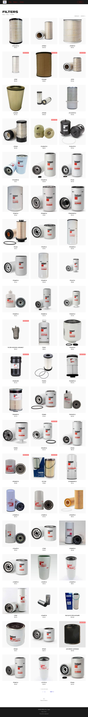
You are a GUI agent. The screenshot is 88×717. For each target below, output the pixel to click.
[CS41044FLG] (72, 131)
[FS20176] (44, 366)
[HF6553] (72, 433)
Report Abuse (44, 711)
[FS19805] (44, 399)
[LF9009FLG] (72, 534)
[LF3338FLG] (15, 567)
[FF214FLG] (72, 265)
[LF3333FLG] (44, 500)
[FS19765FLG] (15, 399)
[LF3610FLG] (44, 601)
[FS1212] (44, 332)
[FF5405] (15, 232)
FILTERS (12, 14)
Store (7, 14)
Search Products (44, 700)
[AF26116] (15, 131)
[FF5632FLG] (44, 165)
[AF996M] (44, 31)
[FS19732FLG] (72, 399)
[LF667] (15, 601)
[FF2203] (72, 668)
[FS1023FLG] (72, 299)
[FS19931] (15, 433)
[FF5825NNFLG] (72, 198)
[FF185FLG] (15, 668)
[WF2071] (44, 634)
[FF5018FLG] (15, 265)
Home (3, 14)
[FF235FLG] (44, 232)
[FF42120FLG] (15, 165)
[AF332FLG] (72, 31)
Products (15, 2)
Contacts (22, 2)
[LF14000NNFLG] (72, 467)
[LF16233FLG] (72, 500)
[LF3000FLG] (15, 500)
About (10, 2)
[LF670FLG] (44, 567)
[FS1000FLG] (44, 299)
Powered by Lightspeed (44, 713)
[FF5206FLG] (44, 198)
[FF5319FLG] (44, 265)
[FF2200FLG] (72, 232)
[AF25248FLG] (15, 31)
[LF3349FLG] (15, 534)
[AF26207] (15, 98)
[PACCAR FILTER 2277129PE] (72, 601)
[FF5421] (72, 165)
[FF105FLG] (15, 198)
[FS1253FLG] (72, 332)
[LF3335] (44, 534)
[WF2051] (15, 634)
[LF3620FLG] (72, 567)
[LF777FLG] (44, 668)
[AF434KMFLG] (72, 98)
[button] (5, 2)
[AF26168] (44, 98)
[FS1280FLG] (15, 299)
